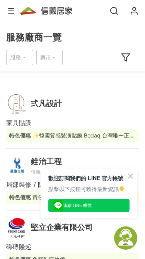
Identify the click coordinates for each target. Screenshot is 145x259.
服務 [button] (15, 57)
